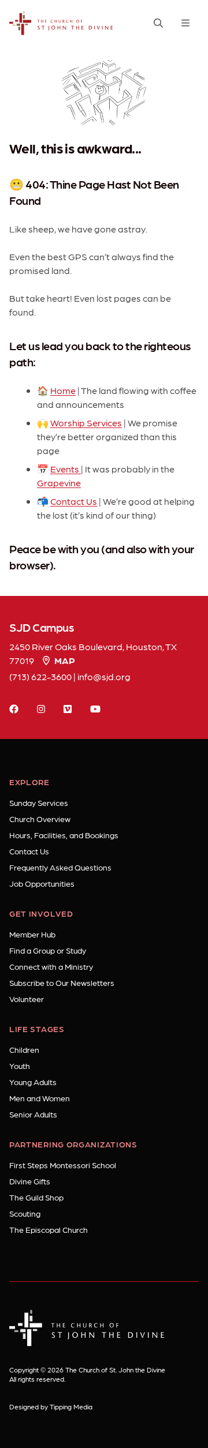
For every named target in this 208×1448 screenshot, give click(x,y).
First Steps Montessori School (62, 1165)
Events (65, 469)
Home (63, 390)
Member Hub (32, 934)
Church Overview (39, 818)
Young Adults (33, 1081)
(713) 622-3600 (40, 676)
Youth (19, 1065)
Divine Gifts (29, 1181)
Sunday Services (38, 802)
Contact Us (73, 501)
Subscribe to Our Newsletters (61, 982)
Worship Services (86, 423)
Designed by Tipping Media (50, 1406)
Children (24, 1049)
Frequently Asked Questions (60, 867)
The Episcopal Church (48, 1229)
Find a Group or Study (47, 950)
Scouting (24, 1213)
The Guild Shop (36, 1197)
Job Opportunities (42, 883)
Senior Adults (33, 1114)
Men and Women (39, 1098)
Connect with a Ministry (51, 966)
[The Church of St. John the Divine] (61, 23)
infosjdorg (104, 676)
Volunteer (26, 998)
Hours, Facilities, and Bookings (63, 835)
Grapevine (59, 483)
